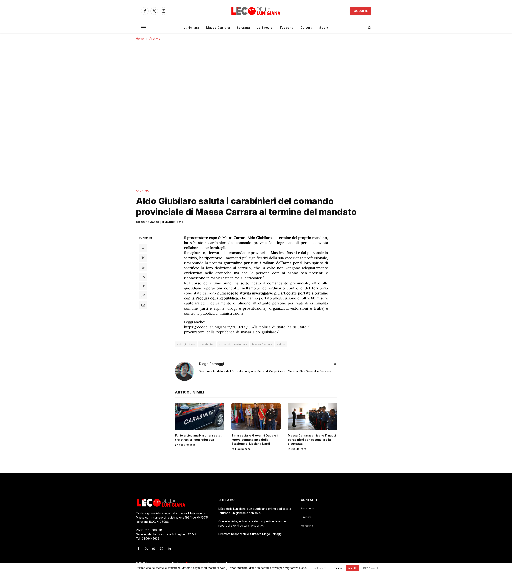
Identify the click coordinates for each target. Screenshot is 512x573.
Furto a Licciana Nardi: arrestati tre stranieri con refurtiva (198, 437)
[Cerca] (369, 27)
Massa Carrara (218, 27)
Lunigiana (191, 27)
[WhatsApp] (143, 267)
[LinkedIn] (143, 277)
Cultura (306, 27)
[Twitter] (143, 258)
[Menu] (143, 27)
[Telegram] (143, 286)
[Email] (143, 305)
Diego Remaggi (147, 222)
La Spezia (265, 27)
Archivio (142, 190)
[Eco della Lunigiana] (256, 11)
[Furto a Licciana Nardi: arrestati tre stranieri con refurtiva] (199, 416)
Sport (324, 27)
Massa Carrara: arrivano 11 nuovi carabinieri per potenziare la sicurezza (312, 440)
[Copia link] (143, 295)
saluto (281, 344)
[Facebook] (143, 248)
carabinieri (207, 344)
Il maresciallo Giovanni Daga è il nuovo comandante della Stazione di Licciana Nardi (254, 440)
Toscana (287, 27)
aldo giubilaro (186, 344)
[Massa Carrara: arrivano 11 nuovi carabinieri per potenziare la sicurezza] (312, 416)
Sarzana (243, 27)
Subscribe (360, 10)
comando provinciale (233, 344)
